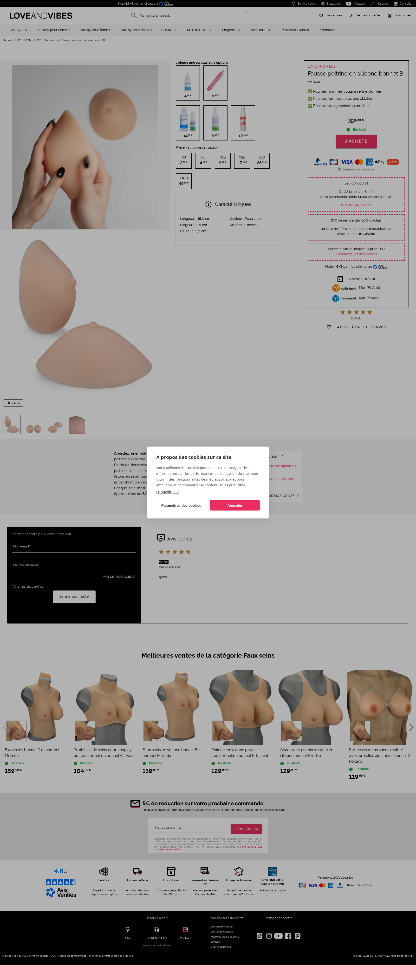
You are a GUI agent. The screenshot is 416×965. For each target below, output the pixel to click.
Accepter (234, 505)
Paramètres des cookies (181, 505)
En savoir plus (167, 491)
